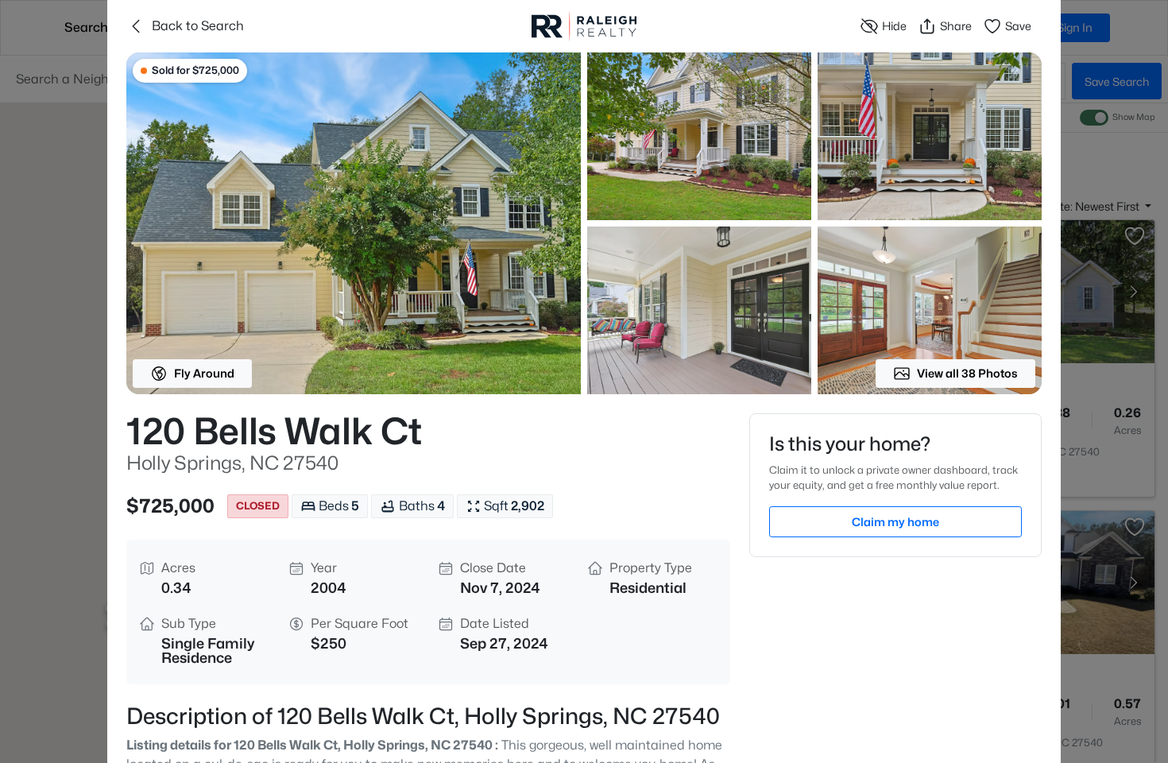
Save (1018, 26)
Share (956, 26)
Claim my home (895, 522)
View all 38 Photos (967, 373)
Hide (894, 26)
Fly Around (204, 373)
